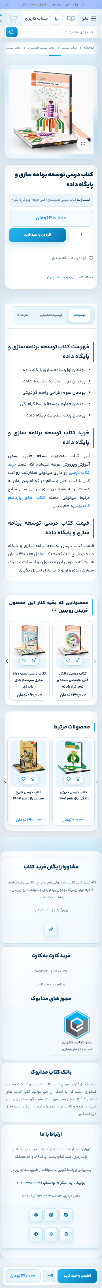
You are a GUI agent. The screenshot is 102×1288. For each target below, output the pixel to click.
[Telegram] (36, 1234)
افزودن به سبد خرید (37, 235)
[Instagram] (66, 1234)
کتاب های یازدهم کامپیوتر (65, 277)
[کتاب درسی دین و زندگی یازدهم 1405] (74, 758)
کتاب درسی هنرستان (41, 47)
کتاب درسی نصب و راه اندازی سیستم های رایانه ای (29, 680)
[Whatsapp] (51, 1234)
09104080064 (29, 1183)
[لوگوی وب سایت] (71, 18)
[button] (78, 660)
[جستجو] (12, 32)
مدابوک (89, 47)
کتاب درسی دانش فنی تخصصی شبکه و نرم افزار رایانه (72, 680)
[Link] (51, 929)
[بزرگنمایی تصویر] (82, 143)
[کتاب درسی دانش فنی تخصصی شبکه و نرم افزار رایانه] (73, 641)
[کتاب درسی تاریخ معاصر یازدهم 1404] (28, 758)
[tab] (79, 315)
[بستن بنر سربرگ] (7, 4)
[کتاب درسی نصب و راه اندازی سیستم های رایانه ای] (29, 641)
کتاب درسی (69, 47)
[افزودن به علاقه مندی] (68, 660)
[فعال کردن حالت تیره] (56, 18)
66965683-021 (49, 1196)
